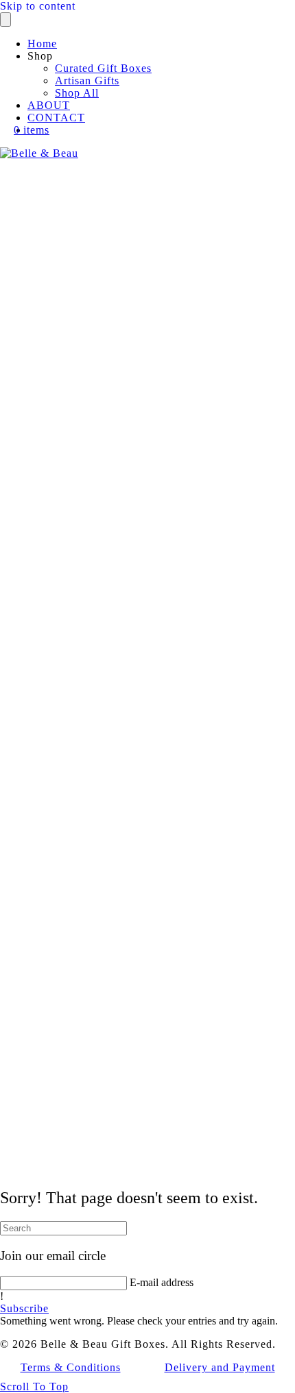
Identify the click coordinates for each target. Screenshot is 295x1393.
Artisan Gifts (87, 80)
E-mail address (161, 1282)
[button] (24, 1308)
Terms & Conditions (71, 1367)
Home (42, 43)
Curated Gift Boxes (103, 68)
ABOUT (48, 105)
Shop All (77, 93)
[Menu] (5, 19)
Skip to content (37, 6)
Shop (40, 56)
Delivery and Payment (220, 1367)
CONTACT (56, 117)
